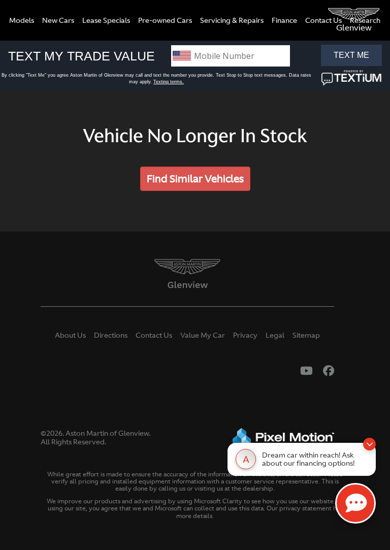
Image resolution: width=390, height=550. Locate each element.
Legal (275, 335)
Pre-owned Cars (165, 20)
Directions (110, 335)
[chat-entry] (355, 503)
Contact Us (323, 20)
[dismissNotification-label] (369, 444)
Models (21, 20)
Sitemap (306, 335)
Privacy (245, 335)
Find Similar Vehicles (195, 178)
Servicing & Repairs (232, 20)
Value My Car (202, 335)
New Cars (58, 20)
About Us (70, 335)
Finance (284, 20)
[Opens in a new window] (306, 370)
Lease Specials (106, 20)
